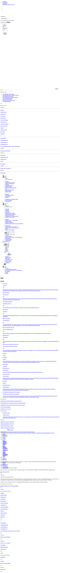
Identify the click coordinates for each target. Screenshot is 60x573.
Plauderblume (7, 225)
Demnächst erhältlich (9, 185)
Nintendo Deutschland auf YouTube (7, 423)
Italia (4, 440)
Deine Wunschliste (8, 200)
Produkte (6, 249)
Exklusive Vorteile (8, 239)
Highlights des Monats (9, 195)
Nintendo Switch (3, 112)
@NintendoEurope (4, 142)
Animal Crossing (3, 129)
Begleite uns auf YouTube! (5, 150)
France (4, 438)
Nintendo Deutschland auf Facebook (7, 421)
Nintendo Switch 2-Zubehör (10, 214)
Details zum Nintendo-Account (8, 4)
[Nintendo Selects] (6, 385)
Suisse (4, 463)
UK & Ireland (5, 466)
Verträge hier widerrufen (31, 432)
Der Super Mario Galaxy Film (10, 269)
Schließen (2, 464)
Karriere (6, 272)
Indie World (7, 258)
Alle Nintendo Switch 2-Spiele (8, 94)
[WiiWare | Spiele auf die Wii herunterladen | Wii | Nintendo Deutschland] (5, 381)
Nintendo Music (8, 240)
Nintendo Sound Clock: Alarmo (11, 226)
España (4, 436)
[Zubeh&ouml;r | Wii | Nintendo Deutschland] (5, 357)
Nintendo (2, 110)
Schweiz (4, 451)
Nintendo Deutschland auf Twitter (6, 425)
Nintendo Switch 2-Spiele (10, 182)
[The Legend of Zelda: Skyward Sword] (10, 344)
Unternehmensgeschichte (9, 229)
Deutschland (5, 435)
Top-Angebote (8, 196)
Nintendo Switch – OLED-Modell (11, 220)
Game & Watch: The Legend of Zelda (12, 227)
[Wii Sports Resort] (6, 318)
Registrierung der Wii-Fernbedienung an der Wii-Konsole (11, 401)
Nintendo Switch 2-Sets (9, 215)
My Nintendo (7, 271)
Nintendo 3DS (3, 118)
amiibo (6, 228)
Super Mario (2, 131)
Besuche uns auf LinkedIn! (5, 168)
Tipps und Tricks (8, 261)
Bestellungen (5, 2)
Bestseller (7, 197)
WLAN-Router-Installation (5, 406)
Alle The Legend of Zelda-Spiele (9, 100)
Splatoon (2, 127)
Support (14, 431)
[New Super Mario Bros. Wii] (8, 327)
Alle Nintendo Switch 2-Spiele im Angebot (11, 95)
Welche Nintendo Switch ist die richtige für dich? (14, 223)
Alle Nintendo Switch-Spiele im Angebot (10, 97)
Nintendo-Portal (8, 190)
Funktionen (7, 209)
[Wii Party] (5, 283)
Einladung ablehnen (4, 485)
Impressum (18, 431)
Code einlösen (7, 201)
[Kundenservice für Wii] (6, 368)
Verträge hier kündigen (22, 432)
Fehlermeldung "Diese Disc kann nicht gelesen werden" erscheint (12, 404)
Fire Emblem (2, 116)
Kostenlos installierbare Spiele (10, 187)
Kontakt (52, 432)
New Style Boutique (4, 503)
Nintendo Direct (8, 257)
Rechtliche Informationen (13, 432)
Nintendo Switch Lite (9, 222)
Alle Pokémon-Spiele (7, 101)
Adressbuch (5, 3)
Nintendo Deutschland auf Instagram (7, 427)
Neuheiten (7, 184)
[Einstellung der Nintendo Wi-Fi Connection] (11, 392)
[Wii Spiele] (4, 353)
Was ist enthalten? (8, 236)
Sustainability (38, 432)
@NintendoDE (3, 138)
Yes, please (7, 471)
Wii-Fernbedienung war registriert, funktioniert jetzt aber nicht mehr (12, 403)
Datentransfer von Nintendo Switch (11, 216)
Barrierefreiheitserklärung (46, 432)
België (4, 433)
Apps (6, 248)
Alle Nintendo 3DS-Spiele (8, 98)
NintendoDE (2, 155)
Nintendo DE (2, 172)
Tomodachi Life (3, 121)
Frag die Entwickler (8, 259)
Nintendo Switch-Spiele (9, 183)
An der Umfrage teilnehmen (13, 485)
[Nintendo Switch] (6, 412)
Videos (6, 250)
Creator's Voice (8, 260)
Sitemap (6, 273)
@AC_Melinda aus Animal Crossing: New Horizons (10, 146)
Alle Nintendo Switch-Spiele (8, 96)
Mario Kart (2, 133)
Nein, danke (2, 471)
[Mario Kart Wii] (6, 292)
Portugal (4, 450)
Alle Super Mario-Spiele (7, 99)
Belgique (4, 442)
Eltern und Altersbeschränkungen (6, 431)
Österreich (5, 459)
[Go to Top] (30, 275)
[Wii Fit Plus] (5, 309)
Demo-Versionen (8, 186)
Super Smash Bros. (4, 125)
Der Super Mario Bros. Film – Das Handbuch (13, 270)
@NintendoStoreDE (4, 140)
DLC (6, 188)
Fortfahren (6, 464)
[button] (31, 176)
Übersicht (4, 1)
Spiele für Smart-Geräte (9, 189)
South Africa (5, 449)
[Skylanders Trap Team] (7, 301)
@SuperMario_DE (4, 144)
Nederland (5, 458)
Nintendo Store (3, 114)
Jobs (21, 431)
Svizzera (4, 453)
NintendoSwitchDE (4, 157)
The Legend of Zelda (4, 123)
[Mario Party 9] (6, 335)
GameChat (7, 211)
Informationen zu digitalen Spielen (11, 199)
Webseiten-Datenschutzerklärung (28, 431)
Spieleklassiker (8, 238)
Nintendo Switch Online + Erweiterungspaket (13, 237)
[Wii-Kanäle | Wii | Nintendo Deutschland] (5, 364)
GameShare (7, 212)
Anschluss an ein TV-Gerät (5, 408)
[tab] (30, 429)
